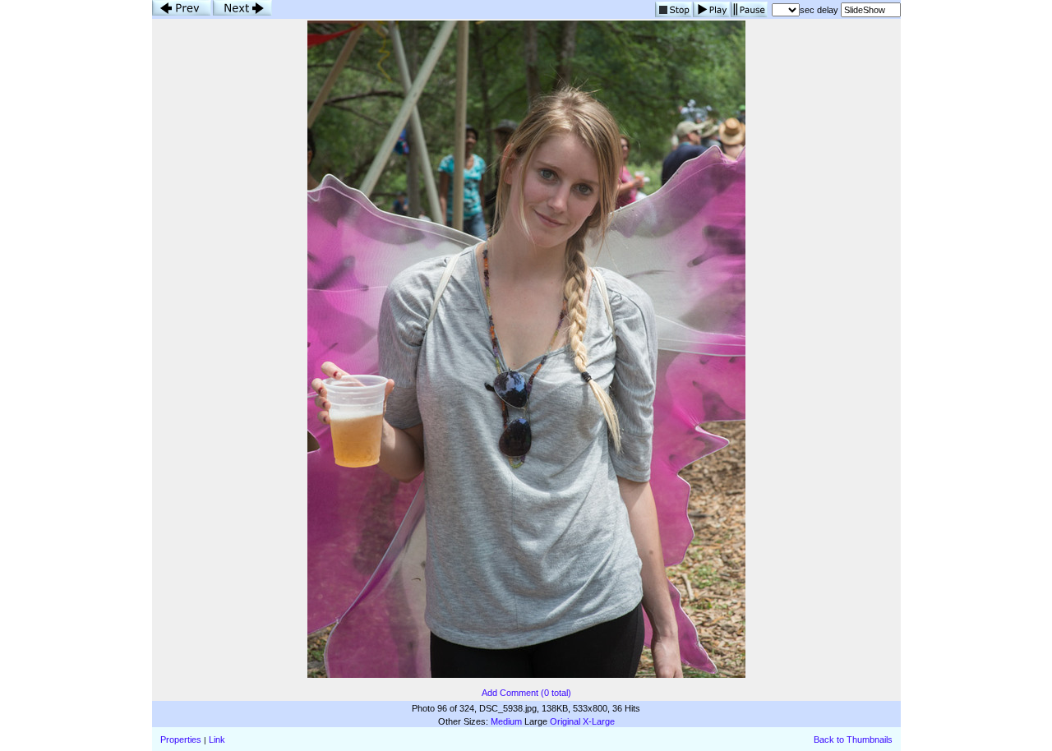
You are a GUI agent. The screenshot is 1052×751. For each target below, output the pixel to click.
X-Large (599, 721)
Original (565, 721)
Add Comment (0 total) (526, 693)
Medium (506, 721)
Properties (180, 739)
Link (217, 739)
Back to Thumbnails (853, 739)
